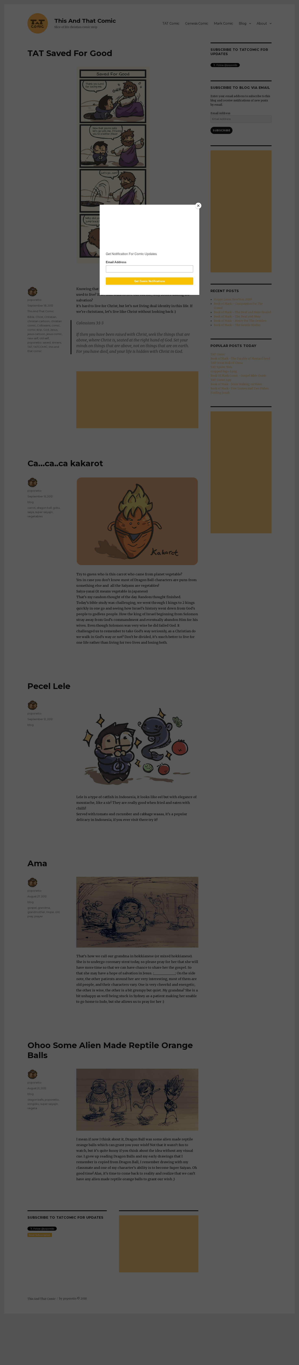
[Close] (198, 206)
